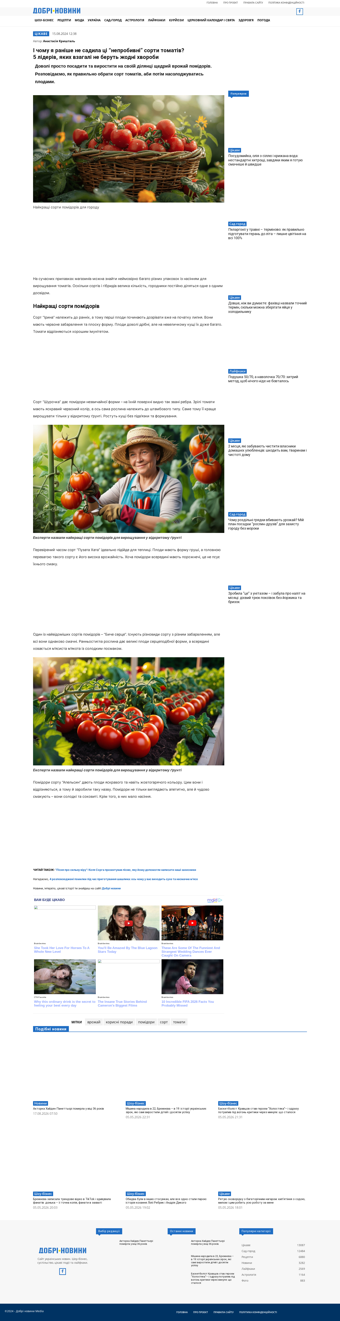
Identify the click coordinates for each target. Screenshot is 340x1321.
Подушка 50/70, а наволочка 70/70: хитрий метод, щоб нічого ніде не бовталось (263, 379)
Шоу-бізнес (136, 1103)
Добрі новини (111, 888)
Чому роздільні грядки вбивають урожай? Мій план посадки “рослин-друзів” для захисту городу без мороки (266, 524)
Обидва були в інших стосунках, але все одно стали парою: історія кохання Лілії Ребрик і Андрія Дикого (166, 1200)
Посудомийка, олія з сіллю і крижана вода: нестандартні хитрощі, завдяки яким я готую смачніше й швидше (265, 160)
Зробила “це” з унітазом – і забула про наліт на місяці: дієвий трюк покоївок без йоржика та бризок (266, 597)
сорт (164, 1022)
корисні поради (119, 1022)
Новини (40, 1103)
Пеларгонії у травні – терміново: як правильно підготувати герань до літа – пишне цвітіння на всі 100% (267, 233)
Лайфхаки (237, 371)
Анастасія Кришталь (59, 41)
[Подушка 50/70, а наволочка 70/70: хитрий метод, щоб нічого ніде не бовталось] (267, 345)
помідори (146, 1022)
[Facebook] (299, 11)
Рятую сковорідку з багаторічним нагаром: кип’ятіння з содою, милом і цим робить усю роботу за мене (261, 1200)
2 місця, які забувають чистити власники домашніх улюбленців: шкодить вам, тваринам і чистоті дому (267, 450)
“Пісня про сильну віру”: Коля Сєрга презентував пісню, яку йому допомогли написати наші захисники (125, 869)
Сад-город (237, 224)
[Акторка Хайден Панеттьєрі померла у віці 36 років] (77, 1068)
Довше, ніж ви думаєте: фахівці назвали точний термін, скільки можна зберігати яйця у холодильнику (267, 307)
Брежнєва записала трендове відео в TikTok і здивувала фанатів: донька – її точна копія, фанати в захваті (72, 1200)
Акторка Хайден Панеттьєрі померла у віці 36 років (68, 1108)
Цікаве (41, 34)
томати (179, 1022)
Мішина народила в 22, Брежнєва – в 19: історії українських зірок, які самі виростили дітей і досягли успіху (166, 1110)
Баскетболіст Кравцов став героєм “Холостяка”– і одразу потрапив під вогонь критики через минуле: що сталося (258, 1110)
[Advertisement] (128, 243)
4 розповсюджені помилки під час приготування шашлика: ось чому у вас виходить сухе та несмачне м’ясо (124, 879)
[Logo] (62, 1250)
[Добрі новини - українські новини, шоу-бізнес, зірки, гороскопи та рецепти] (56, 10)
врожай (93, 1022)
